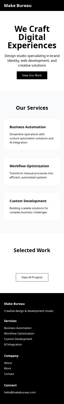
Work (7, 368)
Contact (9, 374)
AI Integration (13, 344)
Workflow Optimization (19, 333)
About (8, 363)
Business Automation (18, 328)
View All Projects (32, 277)
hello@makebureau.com (20, 392)
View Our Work (32, 75)
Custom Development (18, 339)
